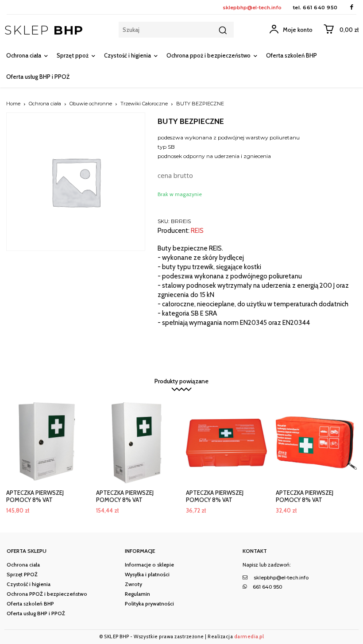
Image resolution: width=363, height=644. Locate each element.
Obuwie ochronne (91, 103)
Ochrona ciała (45, 103)
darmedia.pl (249, 636)
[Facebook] (352, 7)
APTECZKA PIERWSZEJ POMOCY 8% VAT (35, 496)
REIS (197, 231)
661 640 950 (320, 7)
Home (13, 103)
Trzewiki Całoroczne (144, 103)
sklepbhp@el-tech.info (252, 7)
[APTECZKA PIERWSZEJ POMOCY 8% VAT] (46, 442)
